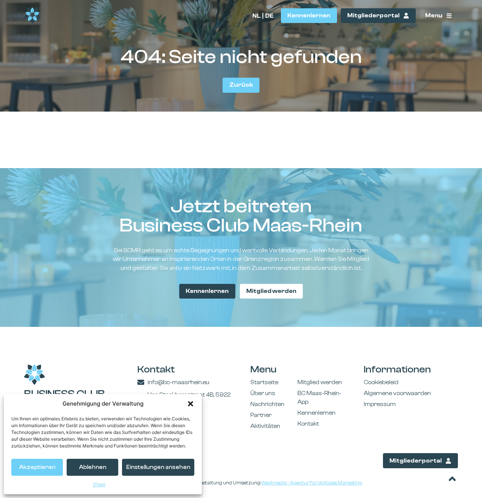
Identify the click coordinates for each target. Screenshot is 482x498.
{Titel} (99, 484)
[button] (190, 404)
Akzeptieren (37, 467)
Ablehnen (92, 467)
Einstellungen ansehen (158, 467)
